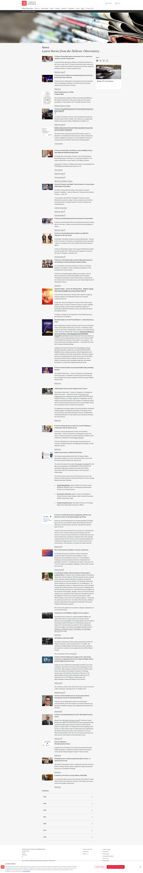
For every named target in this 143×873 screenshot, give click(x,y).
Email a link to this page (97, 60)
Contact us (84, 853)
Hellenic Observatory (27, 8)
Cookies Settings (106, 849)
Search (110, 3)
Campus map (85, 851)
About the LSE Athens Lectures (63, 181)
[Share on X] (107, 60)
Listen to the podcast (60, 208)
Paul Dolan (57, 164)
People (51, 8)
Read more (57, 89)
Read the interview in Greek (62, 106)
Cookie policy (106, 851)
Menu (118, 3)
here (73, 654)
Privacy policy (106, 860)
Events (78, 8)
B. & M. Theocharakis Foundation (79, 464)
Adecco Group (78, 438)
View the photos (59, 177)
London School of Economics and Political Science (29, 3)
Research (63, 8)
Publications (71, 8)
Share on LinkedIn (104, 60)
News (82, 8)
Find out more (59, 143)
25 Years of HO (89, 8)
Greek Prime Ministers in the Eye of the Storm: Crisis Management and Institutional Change (74, 334)
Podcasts (57, 8)
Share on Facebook (100, 60)
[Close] (140, 867)
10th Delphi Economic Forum (70, 720)
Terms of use (106, 858)
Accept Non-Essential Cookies (116, 867)
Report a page (106, 854)
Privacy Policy (26, 871)
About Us (37, 8)
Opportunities (44, 8)
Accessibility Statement (108, 856)
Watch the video (59, 72)
